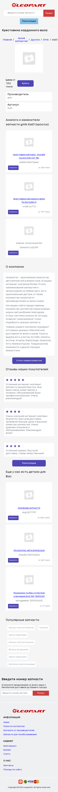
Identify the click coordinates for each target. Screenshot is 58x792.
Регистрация (29, 21)
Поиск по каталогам (14, 726)
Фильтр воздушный (18, 650)
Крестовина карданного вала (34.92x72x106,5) (29, 200)
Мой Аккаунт (10, 746)
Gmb (46, 40)
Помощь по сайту (12, 770)
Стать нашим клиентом (29, 361)
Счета (6, 754)
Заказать (13, 167)
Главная (7, 40)
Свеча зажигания (17, 635)
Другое (35, 40)
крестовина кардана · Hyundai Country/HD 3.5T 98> (29, 156)
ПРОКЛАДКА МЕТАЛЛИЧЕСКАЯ (29, 550)
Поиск (49, 13)
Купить (25, 83)
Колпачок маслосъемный (22, 664)
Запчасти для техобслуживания (20, 734)
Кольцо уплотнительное (21, 628)
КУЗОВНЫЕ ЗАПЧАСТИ (29, 508)
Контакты (8, 765)
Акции (6, 722)
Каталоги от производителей (18, 730)
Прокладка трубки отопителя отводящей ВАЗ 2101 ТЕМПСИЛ (29, 594)
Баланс (7, 750)
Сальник (43, 628)
